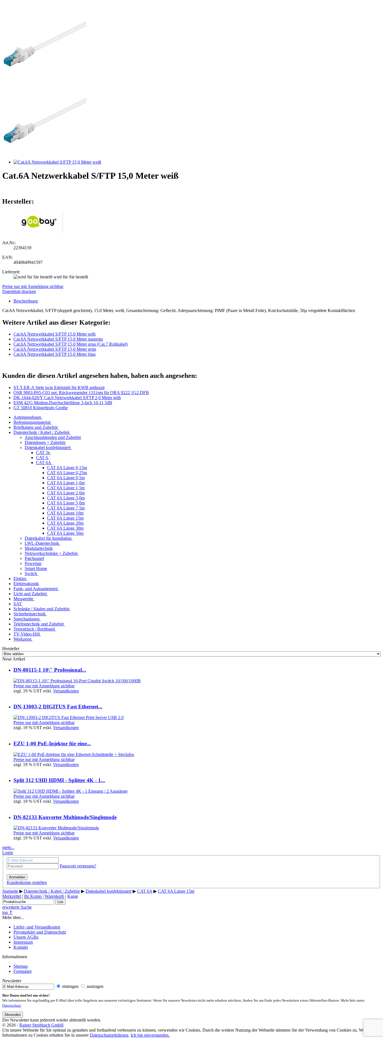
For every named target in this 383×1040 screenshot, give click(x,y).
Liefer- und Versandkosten (36, 927)
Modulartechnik (39, 548)
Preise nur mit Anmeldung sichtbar (32, 286)
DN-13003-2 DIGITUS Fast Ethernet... (57, 706)
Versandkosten (66, 690)
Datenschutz (11, 1006)
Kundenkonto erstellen (27, 882)
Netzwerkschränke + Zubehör (51, 553)
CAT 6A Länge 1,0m (66, 482)
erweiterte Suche (17, 907)
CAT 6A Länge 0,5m (66, 477)
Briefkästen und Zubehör (35, 427)
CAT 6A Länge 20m (65, 523)
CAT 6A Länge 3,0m (66, 497)
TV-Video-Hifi (26, 634)
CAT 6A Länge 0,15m (67, 467)
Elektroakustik (26, 583)
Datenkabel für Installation (48, 538)
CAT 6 (42, 457)
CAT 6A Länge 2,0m (66, 492)
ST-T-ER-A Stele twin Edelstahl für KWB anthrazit (59, 387)
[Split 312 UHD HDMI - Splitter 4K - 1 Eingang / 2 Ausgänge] (70, 791)
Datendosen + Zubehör (45, 442)
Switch (31, 573)
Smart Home (36, 568)
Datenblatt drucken (19, 291)
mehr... (8, 847)
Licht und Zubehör (30, 593)
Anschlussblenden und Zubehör (53, 437)
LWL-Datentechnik (42, 543)
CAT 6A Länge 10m (65, 513)
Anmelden (17, 877)
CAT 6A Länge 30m (65, 528)
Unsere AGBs (25, 937)
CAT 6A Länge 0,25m (67, 472)
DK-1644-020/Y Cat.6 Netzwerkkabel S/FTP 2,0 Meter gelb (67, 397)
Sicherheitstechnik (29, 613)
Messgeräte (23, 598)
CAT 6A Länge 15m (65, 518)
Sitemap (20, 966)
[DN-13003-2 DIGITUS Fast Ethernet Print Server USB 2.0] (68, 717)
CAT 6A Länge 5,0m (66, 503)
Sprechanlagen (26, 618)
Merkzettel (11, 896)
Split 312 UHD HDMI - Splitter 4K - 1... (59, 780)
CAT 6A (43, 462)
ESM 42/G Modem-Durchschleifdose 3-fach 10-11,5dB (62, 402)
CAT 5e (43, 452)
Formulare (22, 971)
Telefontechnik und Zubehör (38, 624)
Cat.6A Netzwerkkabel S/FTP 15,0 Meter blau (54, 354)
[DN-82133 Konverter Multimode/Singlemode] (56, 827)
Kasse (72, 896)
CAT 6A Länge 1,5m (66, 487)
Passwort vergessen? (78, 866)
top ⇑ (7, 912)
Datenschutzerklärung (109, 1035)
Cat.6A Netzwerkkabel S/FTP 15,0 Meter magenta (58, 339)
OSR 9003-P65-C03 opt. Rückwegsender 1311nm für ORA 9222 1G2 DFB (81, 392)
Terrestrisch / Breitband (34, 629)
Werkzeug (22, 639)
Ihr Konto (32, 896)
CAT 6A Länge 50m (65, 533)
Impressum (23, 942)
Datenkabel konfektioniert (48, 447)
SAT (17, 603)
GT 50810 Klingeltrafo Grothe (40, 407)
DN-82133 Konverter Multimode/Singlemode (65, 817)
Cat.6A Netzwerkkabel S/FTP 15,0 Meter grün (54, 349)
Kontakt (20, 947)
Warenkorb (54, 896)
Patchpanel (34, 558)
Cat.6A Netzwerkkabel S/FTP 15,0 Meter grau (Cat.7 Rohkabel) (70, 344)
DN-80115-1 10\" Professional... (49, 670)
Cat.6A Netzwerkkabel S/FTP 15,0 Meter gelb (54, 334)
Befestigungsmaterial (31, 422)
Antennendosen (27, 417)
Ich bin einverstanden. (150, 1035)
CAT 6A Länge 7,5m (66, 508)
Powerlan (33, 563)
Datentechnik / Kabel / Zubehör (41, 432)
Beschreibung (25, 301)
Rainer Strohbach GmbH (41, 1025)
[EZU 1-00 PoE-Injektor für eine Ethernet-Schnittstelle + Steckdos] (73, 754)
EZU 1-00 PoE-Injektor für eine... (52, 743)
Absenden (12, 1015)
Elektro (19, 578)
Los (60, 902)
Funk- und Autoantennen (35, 588)
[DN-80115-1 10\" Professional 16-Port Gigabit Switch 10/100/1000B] (77, 680)
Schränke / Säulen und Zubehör (41, 608)
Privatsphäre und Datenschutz (39, 932)
